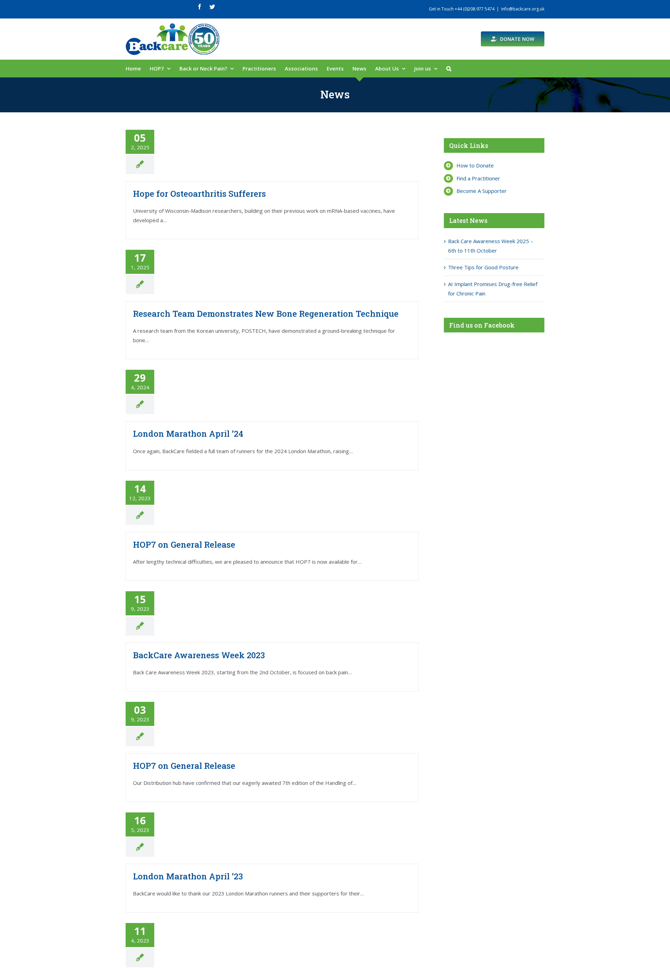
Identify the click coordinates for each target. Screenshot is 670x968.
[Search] (448, 68)
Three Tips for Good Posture (483, 267)
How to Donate (475, 165)
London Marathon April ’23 (188, 876)
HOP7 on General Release (184, 544)
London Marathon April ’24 (188, 433)
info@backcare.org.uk (522, 9)
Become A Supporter (481, 190)
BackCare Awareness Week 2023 (199, 655)
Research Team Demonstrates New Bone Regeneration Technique (266, 313)
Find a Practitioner (478, 178)
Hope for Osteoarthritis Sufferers (199, 193)
